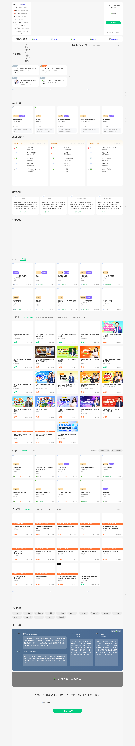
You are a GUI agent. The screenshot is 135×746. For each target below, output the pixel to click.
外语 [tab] (26, 58)
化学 (29, 22)
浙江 (25, 16)
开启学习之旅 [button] (67, 711)
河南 (19, 16)
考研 (16, 10)
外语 (14, 450)
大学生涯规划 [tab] (28, 49)
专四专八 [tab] (27, 60)
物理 (25, 13)
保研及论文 (17, 28)
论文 (27, 28)
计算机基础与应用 (116, 450)
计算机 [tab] (26, 54)
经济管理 (27, 7)
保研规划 (25, 25)
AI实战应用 (21, 19)
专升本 (15, 16)
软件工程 (26, 19)
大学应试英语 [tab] (28, 61)
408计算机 (30, 10)
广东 (22, 16)
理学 (20, 7)
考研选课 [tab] (27, 47)
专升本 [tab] (26, 51)
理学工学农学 (17, 22)
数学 (19, 10)
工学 (23, 7)
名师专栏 (16, 509)
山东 (28, 16)
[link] (22, 332)
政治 (25, 10)
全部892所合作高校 (20, 39)
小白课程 (23, 28)
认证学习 (16, 7)
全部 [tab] (26, 44)
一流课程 (16, 4)
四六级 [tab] (26, 52)
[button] (17, 613)
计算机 (28, 13)
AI (14, 31)
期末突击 (17, 13)
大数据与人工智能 (104, 450)
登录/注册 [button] (113, 22)
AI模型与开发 (25, 31)
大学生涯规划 (19, 25)
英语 (22, 10)
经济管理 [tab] (27, 55)
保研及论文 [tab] (27, 57)
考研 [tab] (26, 46)
